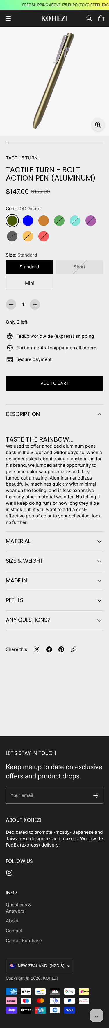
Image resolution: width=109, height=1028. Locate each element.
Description (23, 414)
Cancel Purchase (24, 940)
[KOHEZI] (55, 18)
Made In (16, 580)
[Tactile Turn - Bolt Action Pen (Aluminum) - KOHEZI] (54, 81)
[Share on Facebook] (49, 649)
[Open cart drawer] (101, 18)
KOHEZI (50, 978)
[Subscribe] (96, 795)
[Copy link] (73, 649)
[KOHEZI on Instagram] (9, 872)
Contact (14, 930)
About (12, 921)
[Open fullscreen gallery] (98, 124)
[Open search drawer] (89, 18)
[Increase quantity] (35, 304)
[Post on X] (37, 649)
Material (18, 541)
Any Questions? (28, 620)
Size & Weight (24, 561)
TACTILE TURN (22, 158)
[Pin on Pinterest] (61, 649)
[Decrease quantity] (11, 304)
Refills (14, 600)
